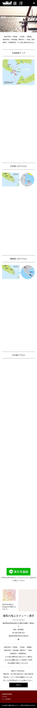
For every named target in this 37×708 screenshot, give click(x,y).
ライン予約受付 (6, 699)
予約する (18, 685)
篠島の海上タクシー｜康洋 (18, 615)
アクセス (4, 696)
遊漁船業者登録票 (7, 694)
